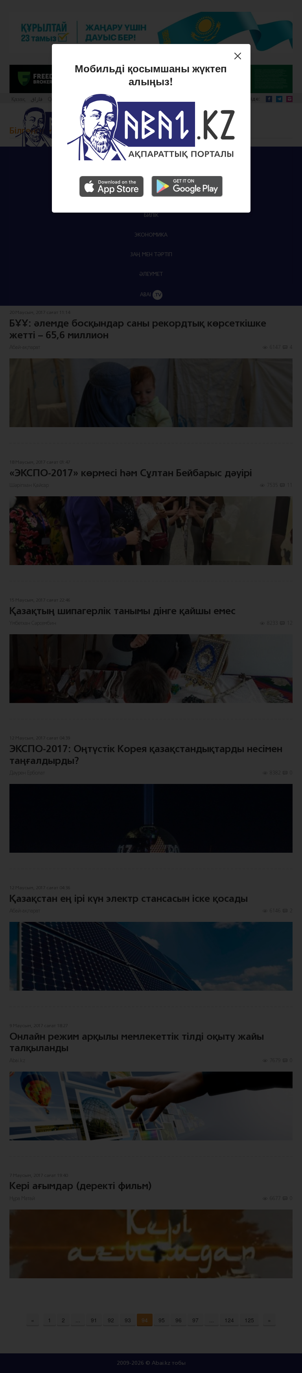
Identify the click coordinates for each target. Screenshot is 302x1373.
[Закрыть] (239, 57)
